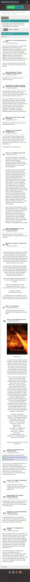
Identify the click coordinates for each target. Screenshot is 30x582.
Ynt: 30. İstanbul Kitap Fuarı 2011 (16, 41)
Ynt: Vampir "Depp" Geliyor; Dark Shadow (15, 118)
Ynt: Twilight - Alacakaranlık (19, 480)
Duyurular (8, 40)
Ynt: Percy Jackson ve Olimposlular (14, 229)
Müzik (7, 306)
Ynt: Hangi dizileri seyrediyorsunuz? (13, 131)
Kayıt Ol (19, 7)
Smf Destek (18, 576)
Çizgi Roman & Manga (11, 243)
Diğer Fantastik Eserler (11, 228)
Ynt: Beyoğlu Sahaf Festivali (15, 528)
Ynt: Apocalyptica (14, 306)
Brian (23, 578)
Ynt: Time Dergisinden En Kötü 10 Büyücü (13, 72)
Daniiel (13, 578)
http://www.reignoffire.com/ (17, 434)
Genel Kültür (8, 85)
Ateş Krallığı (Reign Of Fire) (19, 319)
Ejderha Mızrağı (11, 495)
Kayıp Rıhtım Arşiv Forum (10, 2)
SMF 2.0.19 (4, 575)
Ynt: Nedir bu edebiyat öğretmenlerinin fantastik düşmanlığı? (15, 86)
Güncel (7, 153)
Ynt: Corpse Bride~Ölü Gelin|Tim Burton (15, 450)
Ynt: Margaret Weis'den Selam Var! (15, 496)
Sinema (7, 117)
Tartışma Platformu (10, 72)
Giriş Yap (11, 7)
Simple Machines (17, 575)
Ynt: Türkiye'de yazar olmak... (18, 153)
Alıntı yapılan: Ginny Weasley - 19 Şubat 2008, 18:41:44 (13, 455)
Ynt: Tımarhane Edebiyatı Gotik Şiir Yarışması (17, 512)
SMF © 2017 (10, 575)
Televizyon (8, 130)
